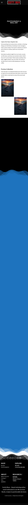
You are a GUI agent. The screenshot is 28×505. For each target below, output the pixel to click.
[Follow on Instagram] (10, 458)
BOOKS (3, 465)
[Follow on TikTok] (13, 458)
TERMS (14, 480)
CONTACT (3, 478)
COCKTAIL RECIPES (20, 467)
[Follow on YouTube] (20, 458)
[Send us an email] (18, 458)
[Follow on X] (15, 458)
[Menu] (2, 2)
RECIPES (17, 465)
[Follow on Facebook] (8, 458)
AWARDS (3, 481)
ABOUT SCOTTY (5, 476)
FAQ (2, 480)
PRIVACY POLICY (17, 479)
